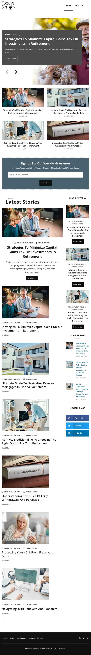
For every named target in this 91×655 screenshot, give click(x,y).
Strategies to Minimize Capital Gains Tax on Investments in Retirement (41, 41)
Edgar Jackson (44, 243)
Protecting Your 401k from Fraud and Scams (27, 554)
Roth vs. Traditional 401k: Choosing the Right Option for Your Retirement (23, 144)
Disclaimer (21, 638)
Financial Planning (12, 34)
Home (68, 5)
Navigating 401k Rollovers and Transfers (29, 609)
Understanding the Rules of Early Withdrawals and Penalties (68, 144)
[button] (87, 5)
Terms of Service (36, 638)
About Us (79, 5)
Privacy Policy (8, 638)
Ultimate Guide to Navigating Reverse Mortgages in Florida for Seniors (68, 111)
